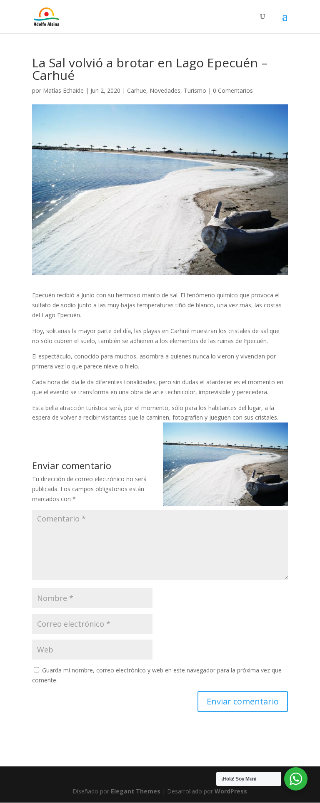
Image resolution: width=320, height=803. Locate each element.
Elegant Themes (135, 791)
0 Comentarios (233, 90)
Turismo (195, 90)
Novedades (165, 90)
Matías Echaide (63, 90)
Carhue (136, 90)
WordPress (231, 791)
